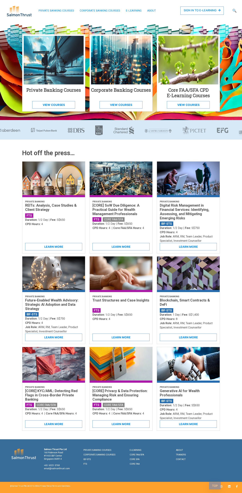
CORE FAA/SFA (137, 454)
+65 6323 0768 (52, 465)
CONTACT (181, 459)
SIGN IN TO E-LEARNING (200, 10)
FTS (85, 464)
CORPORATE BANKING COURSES (100, 10)
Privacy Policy (45, 486)
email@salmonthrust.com (57, 468)
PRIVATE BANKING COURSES (56, 10)
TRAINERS (181, 454)
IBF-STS (87, 459)
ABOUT (151, 10)
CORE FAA (135, 464)
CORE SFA (134, 459)
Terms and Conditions (61, 486)
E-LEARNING (134, 10)
